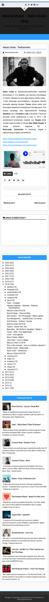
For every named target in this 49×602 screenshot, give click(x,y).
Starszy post (39, 203)
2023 (7, 271)
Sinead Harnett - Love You (22, 533)
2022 (7, 273)
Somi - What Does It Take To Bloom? (26, 424)
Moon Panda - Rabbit (15, 337)
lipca (9, 300)
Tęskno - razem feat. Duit (17, 327)
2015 (7, 377)
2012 (7, 385)
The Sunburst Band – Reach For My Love (28, 496)
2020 (7, 279)
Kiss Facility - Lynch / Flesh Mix (25, 406)
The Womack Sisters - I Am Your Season (28, 569)
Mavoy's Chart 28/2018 (16, 324)
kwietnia (10, 361)
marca (9, 364)
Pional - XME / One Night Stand (19, 332)
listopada (11, 289)
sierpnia (10, 298)
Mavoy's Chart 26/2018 (16, 353)
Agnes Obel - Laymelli (21, 515)
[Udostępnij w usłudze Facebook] (38, 52)
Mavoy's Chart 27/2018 (16, 343)
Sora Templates (36, 597)
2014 (7, 380)
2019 (7, 282)
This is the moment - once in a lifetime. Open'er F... (26, 345)
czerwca (10, 356)
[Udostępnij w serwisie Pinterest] (40, 52)
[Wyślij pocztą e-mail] (32, 52)
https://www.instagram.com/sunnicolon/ (20, 145)
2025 (7, 265)
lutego (10, 367)
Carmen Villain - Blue (21, 460)
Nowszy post (9, 203)
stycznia (10, 369)
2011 (7, 388)
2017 (7, 372)
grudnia (10, 287)
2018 (7, 284)
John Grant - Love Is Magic (17, 340)
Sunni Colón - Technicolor (17, 351)
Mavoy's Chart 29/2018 (16, 310)
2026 (7, 263)
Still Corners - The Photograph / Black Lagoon (25, 316)
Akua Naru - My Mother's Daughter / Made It (24, 329)
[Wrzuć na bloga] (34, 52)
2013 (7, 383)
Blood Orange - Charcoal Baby (19, 313)
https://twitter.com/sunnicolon (15, 142)
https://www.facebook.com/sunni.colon (19, 139)
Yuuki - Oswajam (13, 303)
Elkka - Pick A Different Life (23, 478)
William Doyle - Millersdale (17, 348)
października (12, 292)
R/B (15, 174)
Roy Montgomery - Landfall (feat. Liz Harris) (24, 318)
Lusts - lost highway (15, 334)
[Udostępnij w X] (36, 52)
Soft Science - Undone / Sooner (19, 321)
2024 (7, 268)
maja (9, 359)
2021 (7, 276)
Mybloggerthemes (24, 599)
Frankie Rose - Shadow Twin (23, 442)
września (11, 295)
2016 (7, 375)
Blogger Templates (12, 597)
